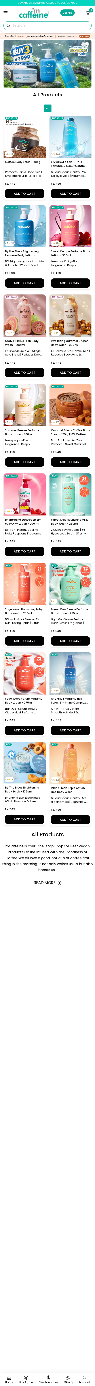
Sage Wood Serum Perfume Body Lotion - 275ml (23, 700)
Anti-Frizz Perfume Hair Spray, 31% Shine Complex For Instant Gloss (68, 701)
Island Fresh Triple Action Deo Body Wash (68, 790)
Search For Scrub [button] (27, 25)
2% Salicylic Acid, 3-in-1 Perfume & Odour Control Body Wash (68, 164)
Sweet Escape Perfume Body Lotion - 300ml (70, 253)
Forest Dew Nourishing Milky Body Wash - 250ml (69, 521)
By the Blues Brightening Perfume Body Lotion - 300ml (22, 253)
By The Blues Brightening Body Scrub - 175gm (22, 789)
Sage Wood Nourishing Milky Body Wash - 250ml (24, 611)
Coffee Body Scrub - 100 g (22, 162)
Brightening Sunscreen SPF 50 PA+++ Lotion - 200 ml (23, 521)
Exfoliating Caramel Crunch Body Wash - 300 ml (69, 343)
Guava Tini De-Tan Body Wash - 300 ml (21, 343)
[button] (5, 12)
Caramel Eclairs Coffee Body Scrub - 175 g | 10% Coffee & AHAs (70, 432)
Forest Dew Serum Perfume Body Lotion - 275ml (69, 611)
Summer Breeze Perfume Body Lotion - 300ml (22, 432)
